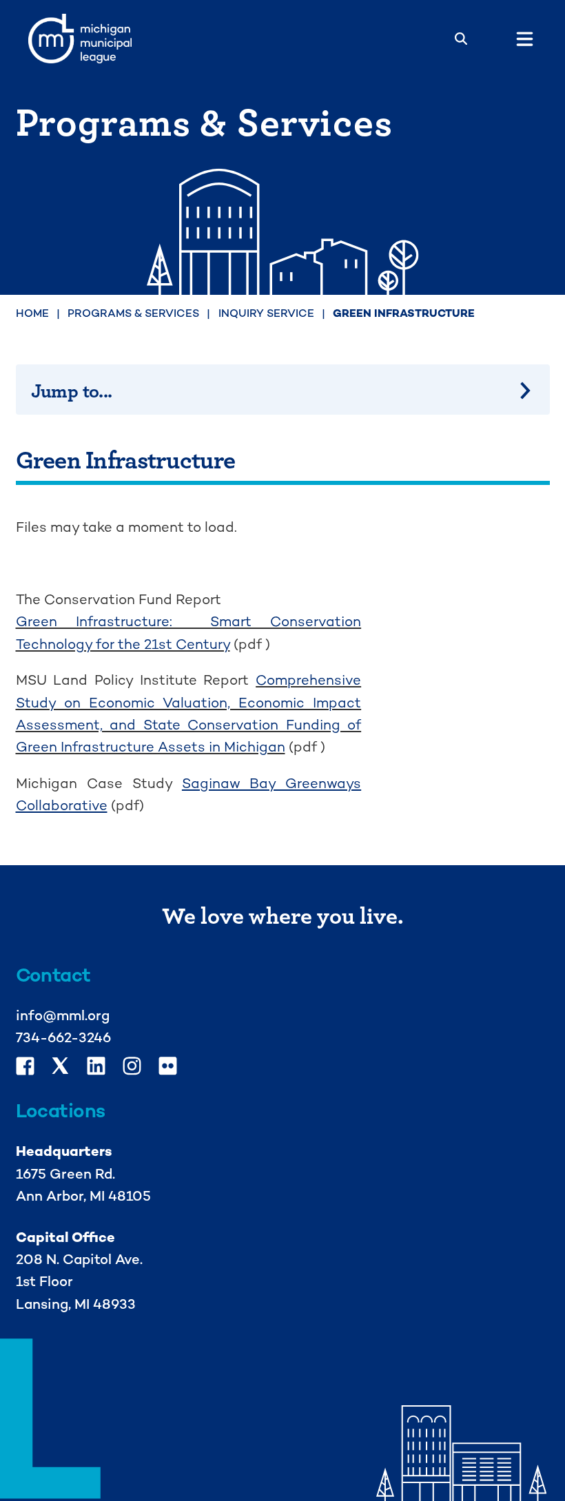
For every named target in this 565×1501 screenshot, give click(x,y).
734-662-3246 (63, 1037)
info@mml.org (63, 1015)
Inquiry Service (266, 313)
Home (32, 313)
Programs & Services (133, 313)
